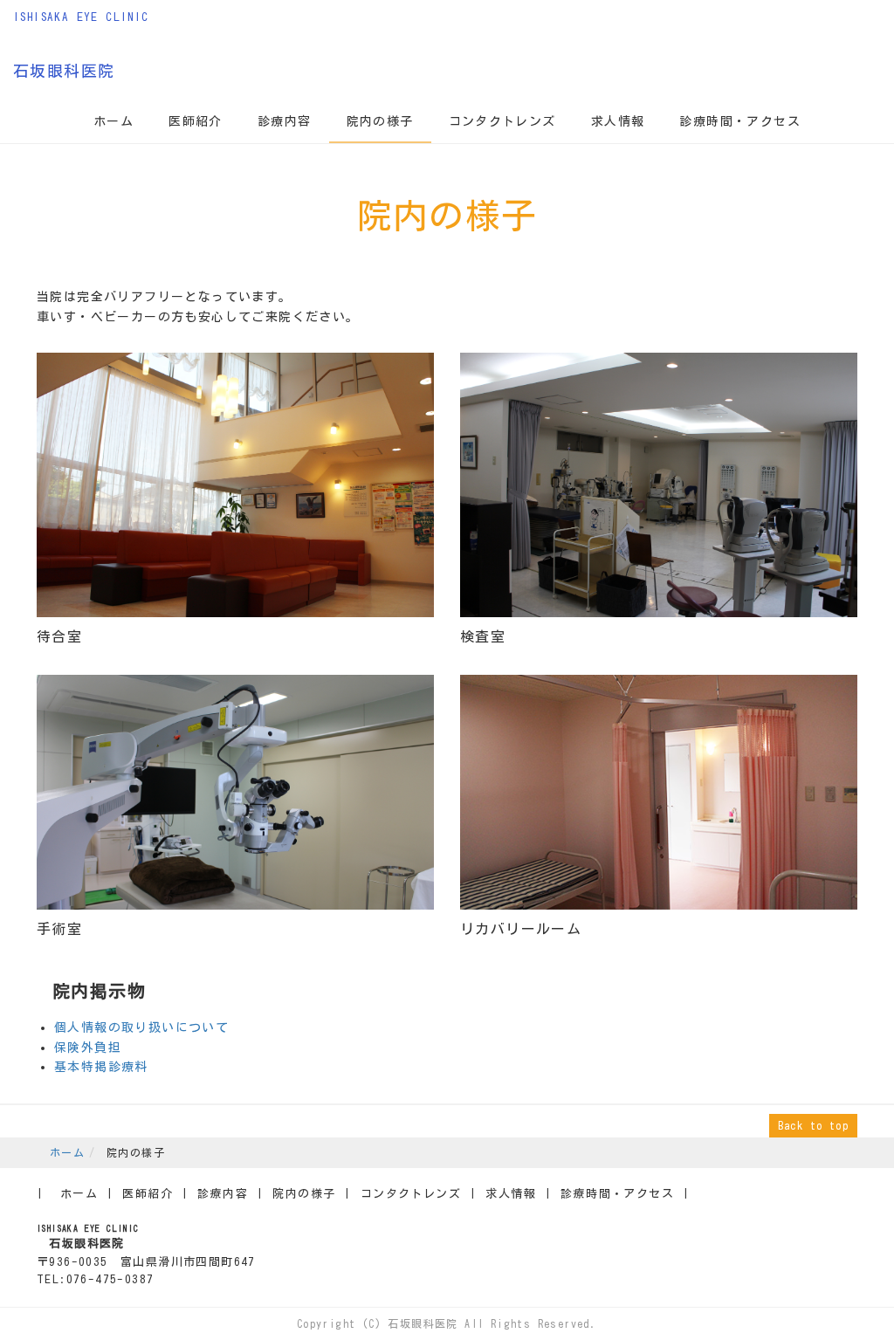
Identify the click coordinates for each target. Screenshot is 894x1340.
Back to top (813, 1125)
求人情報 (618, 121)
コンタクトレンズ (502, 121)
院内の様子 (380, 121)
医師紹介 (195, 121)
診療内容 (285, 121)
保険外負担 (87, 1047)
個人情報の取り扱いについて (141, 1027)
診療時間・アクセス (740, 121)
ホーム (113, 121)
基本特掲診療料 (104, 1067)
